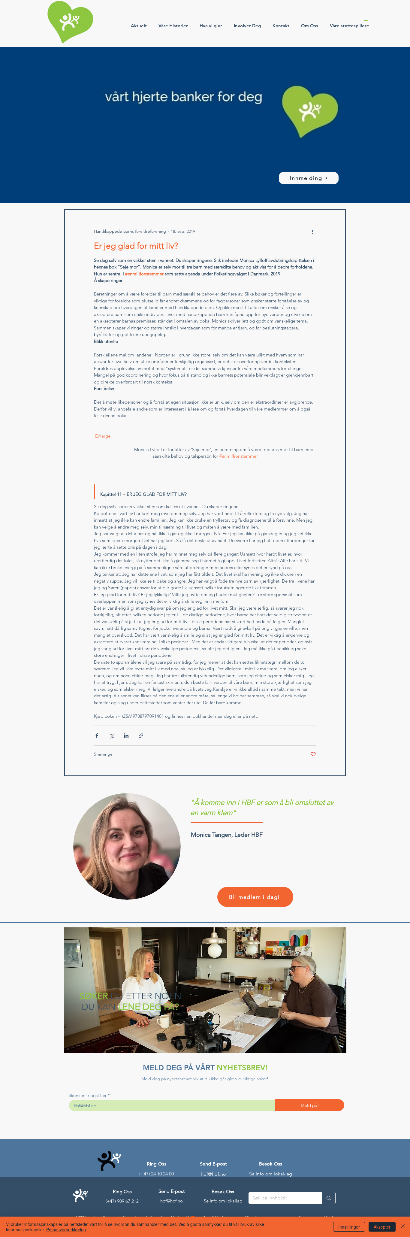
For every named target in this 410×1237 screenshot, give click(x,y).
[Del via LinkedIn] (126, 735)
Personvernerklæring (66, 1229)
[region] (205, 991)
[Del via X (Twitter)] (111, 735)
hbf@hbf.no (213, 1174)
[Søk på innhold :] (328, 1198)
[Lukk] (402, 1226)
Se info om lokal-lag (270, 1174)
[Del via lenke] (141, 735)
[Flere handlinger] (312, 231)
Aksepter (382, 1227)
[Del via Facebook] (97, 735)
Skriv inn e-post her (88, 1095)
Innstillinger (349, 1227)
